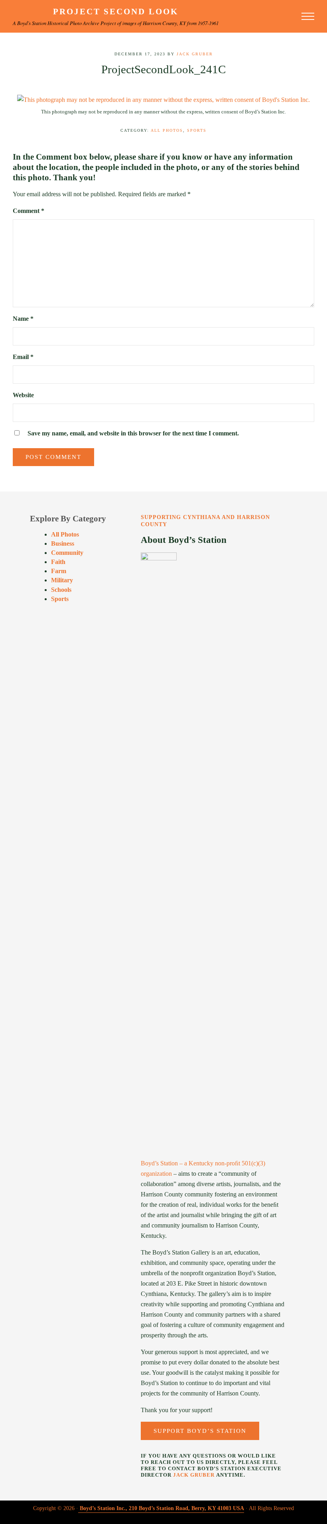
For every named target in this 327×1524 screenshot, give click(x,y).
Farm (58, 571)
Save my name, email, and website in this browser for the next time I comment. (133, 433)
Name (23, 318)
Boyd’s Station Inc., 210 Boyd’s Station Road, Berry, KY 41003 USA (162, 1508)
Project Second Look (115, 11)
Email (23, 357)
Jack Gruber (194, 1475)
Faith (58, 562)
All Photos (167, 130)
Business (62, 543)
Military (62, 580)
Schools (61, 589)
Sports (197, 130)
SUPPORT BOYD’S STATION (200, 1431)
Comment (28, 211)
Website (23, 395)
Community (67, 552)
